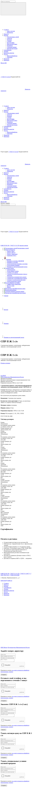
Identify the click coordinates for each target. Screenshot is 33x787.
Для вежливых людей (13, 37)
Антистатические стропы (14, 281)
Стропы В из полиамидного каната (16, 277)
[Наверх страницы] (13, 103)
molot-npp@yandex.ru (6, 580)
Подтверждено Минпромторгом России (19, 647)
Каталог (6, 309)
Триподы (9, 38)
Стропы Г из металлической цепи (16, 280)
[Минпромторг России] (12, 377)
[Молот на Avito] (13, 621)
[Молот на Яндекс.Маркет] (13, 646)
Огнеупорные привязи (13, 265)
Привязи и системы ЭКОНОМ (15, 261)
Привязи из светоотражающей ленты (17, 266)
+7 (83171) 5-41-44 (6, 77)
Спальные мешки (12, 47)
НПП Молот (4, 647)
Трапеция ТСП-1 (11, 255)
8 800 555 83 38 (5, 245)
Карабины (10, 45)
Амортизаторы (11, 269)
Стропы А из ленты (12, 272)
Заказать (3, 729)
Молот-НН (4, 63)
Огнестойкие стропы (13, 271)
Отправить (3, 674)
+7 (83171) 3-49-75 (25, 573)
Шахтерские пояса (12, 44)
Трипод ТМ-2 (10, 251)
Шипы (9, 287)
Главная (6, 295)
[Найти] (13, 8)
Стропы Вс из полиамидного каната (17, 278)
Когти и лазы (10, 285)
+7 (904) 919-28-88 (14, 575)
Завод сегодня (11, 31)
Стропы (9, 41)
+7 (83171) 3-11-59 (14, 245)
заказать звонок (24, 245)
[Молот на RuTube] (13, 608)
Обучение (9, 57)
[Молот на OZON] (13, 633)
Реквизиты (10, 32)
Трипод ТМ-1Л (11, 252)
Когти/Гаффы (10, 42)
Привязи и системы (12, 262)
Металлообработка (12, 56)
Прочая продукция (12, 48)
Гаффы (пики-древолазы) (14, 284)
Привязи (9, 40)
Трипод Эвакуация (12, 254)
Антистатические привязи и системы (17, 264)
